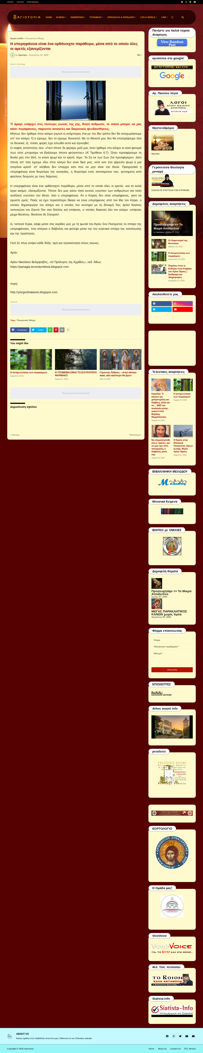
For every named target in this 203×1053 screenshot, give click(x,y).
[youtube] (195, 2)
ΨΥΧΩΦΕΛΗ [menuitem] (95, 17)
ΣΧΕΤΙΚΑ (20, 2)
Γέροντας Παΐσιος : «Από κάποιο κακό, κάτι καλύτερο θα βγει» (118, 374)
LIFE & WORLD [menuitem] (147, 17)
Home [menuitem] (49, 17)
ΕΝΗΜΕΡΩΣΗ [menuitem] (77, 17)
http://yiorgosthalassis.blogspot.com (34, 292)
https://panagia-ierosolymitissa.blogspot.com (39, 266)
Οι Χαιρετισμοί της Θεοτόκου (178, 242)
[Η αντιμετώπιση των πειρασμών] (31, 359)
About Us (162, 1049)
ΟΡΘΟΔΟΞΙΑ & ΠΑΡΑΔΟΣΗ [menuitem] (120, 17)
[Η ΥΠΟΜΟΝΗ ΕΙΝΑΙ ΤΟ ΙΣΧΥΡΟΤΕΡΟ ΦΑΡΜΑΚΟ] (76, 359)
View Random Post (172, 42)
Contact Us (175, 1049)
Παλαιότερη (134, 435)
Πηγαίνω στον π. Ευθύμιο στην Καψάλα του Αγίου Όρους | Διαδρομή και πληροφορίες (180, 271)
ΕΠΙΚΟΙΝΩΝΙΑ (32, 2)
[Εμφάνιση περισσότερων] (67, 329)
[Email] (61, 329)
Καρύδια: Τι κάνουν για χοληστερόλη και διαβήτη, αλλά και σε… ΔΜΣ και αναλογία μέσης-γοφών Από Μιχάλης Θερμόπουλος (160, 405)
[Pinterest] (56, 329)
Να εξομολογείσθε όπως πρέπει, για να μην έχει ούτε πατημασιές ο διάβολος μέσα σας (160, 447)
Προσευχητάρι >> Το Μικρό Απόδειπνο (168, 226)
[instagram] (186, 2)
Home (151, 1049)
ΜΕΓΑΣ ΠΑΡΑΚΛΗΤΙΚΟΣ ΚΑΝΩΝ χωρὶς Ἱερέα (169, 613)
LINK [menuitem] (163, 17)
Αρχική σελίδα (16, 38)
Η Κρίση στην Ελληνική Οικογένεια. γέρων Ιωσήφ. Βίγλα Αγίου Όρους (183, 446)
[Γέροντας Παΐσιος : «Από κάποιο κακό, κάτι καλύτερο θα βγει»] (120, 359)
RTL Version (190, 1049)
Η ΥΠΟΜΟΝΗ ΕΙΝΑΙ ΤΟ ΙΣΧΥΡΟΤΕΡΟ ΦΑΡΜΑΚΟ (76, 374)
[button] (172, 17)
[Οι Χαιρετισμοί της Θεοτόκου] (158, 244)
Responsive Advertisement (76, 72)
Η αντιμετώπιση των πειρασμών (28, 372)
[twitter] (190, 2)
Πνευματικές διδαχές (34, 38)
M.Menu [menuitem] (60, 17)
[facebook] (182, 2)
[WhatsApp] (50, 329)
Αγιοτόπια (28, 1049)
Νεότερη (15, 435)
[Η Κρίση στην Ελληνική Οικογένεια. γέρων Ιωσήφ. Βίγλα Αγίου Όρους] (183, 431)
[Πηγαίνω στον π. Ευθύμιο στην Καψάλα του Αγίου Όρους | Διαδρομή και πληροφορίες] (158, 269)
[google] (161, 315)
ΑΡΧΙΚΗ (10, 2)
